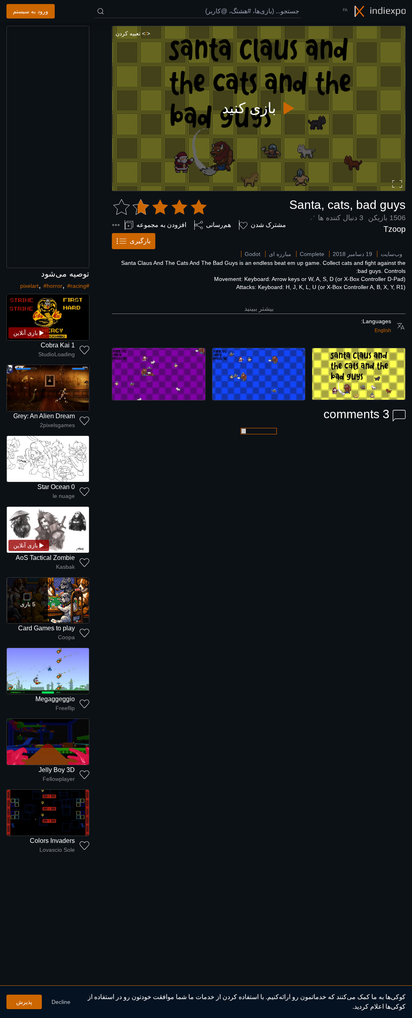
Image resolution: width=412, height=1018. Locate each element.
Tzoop (394, 229)
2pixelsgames (57, 425)
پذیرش (24, 1002)
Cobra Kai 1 (58, 345)
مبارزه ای (280, 254)
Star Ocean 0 (56, 486)
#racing (76, 286)
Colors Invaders (52, 840)
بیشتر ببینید (259, 308)
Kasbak (65, 567)
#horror (52, 286)
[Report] (116, 225)
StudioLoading (56, 354)
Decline (61, 1002)
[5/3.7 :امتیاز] (160, 207)
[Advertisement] (48, 147)
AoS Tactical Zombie (45, 557)
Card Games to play (46, 628)
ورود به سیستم (30, 11)
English (383, 330)
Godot (252, 254)
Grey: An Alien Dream (44, 416)
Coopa (66, 637)
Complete (312, 254)
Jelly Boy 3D (57, 769)
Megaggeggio (55, 699)
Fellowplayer (59, 779)
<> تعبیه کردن (132, 33)
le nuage (64, 496)
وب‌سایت (391, 254)
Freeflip (65, 708)
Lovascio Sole (57, 850)
